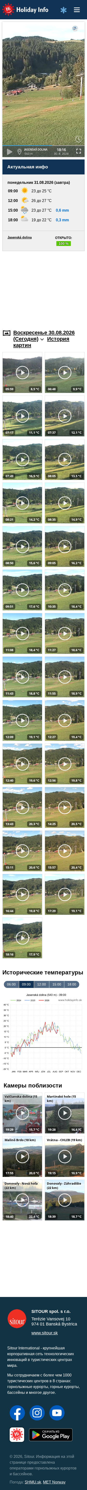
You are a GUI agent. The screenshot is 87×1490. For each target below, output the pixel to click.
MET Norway (54, 1482)
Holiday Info (20, 6)
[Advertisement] (43, 287)
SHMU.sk (33, 1482)
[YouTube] (57, 1413)
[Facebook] (17, 1413)
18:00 (71, 984)
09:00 (26, 984)
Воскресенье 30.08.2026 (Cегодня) (44, 336)
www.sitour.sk (44, 1333)
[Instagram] (37, 1413)
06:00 (11, 984)
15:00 (56, 984)
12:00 (41, 984)
